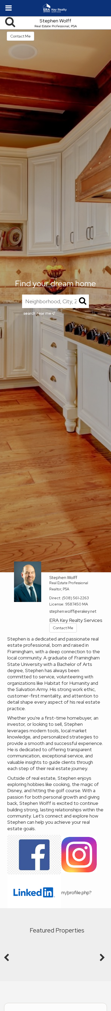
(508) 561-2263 (75, 597)
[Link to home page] (55, 8)
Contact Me (20, 36)
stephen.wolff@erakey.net (72, 611)
